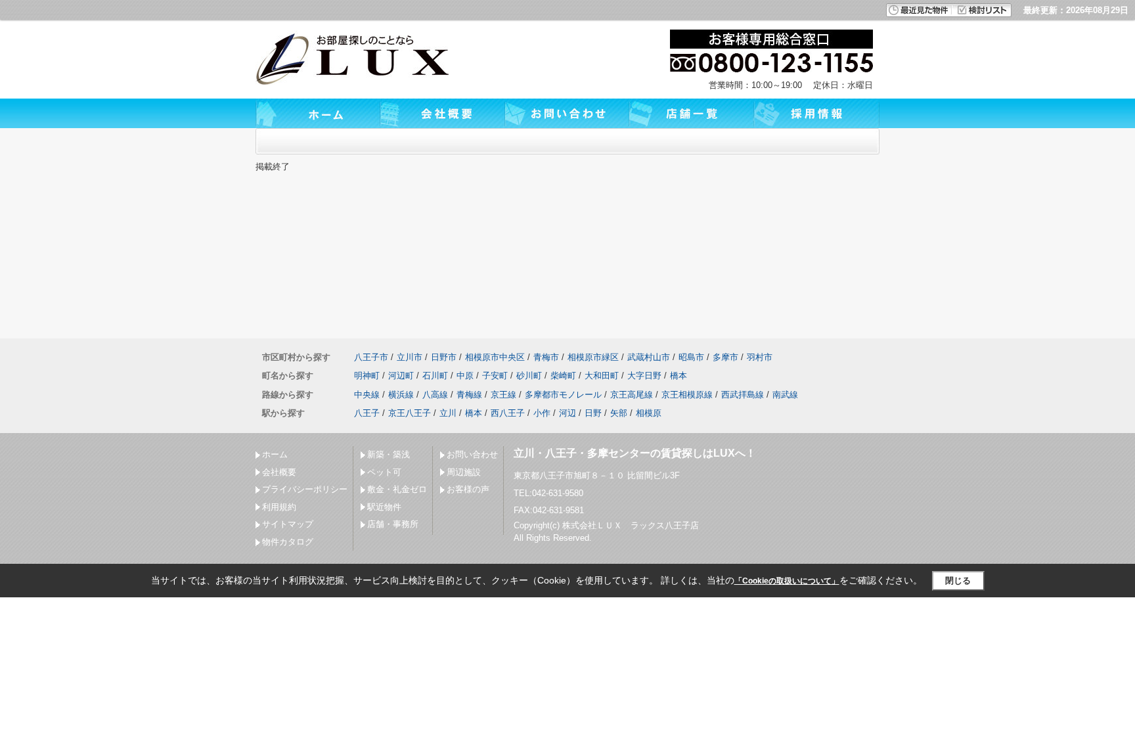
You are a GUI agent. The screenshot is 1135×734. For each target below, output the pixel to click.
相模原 (648, 413)
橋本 (678, 375)
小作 (541, 413)
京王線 (503, 395)
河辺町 (401, 375)
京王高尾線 (631, 395)
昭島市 (691, 357)
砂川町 (529, 375)
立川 (447, 413)
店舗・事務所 (392, 524)
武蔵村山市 (648, 357)
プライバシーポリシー (304, 489)
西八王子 (508, 413)
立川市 (409, 357)
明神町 (367, 375)
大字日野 (644, 375)
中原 (465, 375)
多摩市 (725, 357)
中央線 (367, 395)
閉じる (958, 580)
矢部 (618, 413)
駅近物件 (384, 507)
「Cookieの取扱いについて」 (786, 580)
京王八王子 (409, 413)
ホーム (275, 454)
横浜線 (401, 395)
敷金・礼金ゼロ (397, 489)
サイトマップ (287, 524)
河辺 (567, 413)
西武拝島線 (742, 395)
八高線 (435, 395)
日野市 (443, 357)
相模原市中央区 (495, 357)
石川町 (435, 375)
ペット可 (384, 472)
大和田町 (602, 375)
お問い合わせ (472, 454)
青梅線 (469, 395)
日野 (593, 413)
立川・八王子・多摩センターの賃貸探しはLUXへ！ (635, 453)
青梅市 (546, 357)
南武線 (785, 395)
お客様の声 (468, 489)
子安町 (495, 375)
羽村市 (759, 357)
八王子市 (371, 357)
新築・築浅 (388, 454)
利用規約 (279, 507)
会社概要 (279, 472)
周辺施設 (464, 472)
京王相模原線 (687, 395)
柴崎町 (563, 375)
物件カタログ (287, 542)
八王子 (367, 413)
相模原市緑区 (593, 357)
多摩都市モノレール (563, 395)
